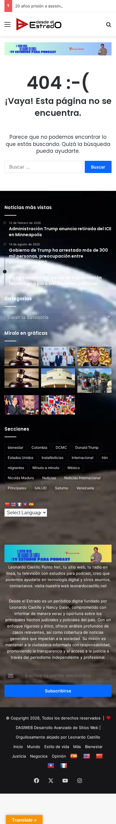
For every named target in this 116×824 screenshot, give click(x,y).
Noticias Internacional (82, 478)
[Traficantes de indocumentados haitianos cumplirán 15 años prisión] (58, 378)
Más (77, 746)
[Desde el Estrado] (38, 24)
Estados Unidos (20, 457)
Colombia (39, 447)
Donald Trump (86, 447)
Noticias (49, 478)
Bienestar (94, 746)
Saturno (61, 488)
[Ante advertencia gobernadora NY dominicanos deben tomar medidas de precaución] (58, 405)
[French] (19, 504)
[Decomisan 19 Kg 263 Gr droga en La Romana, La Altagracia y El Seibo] (94, 380)
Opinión (59, 756)
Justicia (19, 756)
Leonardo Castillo (84, 737)
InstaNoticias (52, 457)
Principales (17, 488)
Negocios (39, 756)
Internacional (82, 457)
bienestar (15, 447)
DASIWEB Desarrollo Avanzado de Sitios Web (57, 727)
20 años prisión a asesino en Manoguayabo (55, 6)
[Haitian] (25, 504)
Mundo (33, 746)
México (74, 467)
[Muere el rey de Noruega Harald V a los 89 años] (94, 356)
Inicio (18, 746)
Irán (105, 457)
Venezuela (85, 488)
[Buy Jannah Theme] (58, 48)
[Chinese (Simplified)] (7, 504)
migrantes (16, 467)
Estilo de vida (56, 746)
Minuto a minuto (45, 467)
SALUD (41, 488)
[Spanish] (31, 504)
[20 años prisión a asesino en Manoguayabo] (21, 378)
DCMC (61, 447)
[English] (13, 504)
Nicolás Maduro (21, 478)
